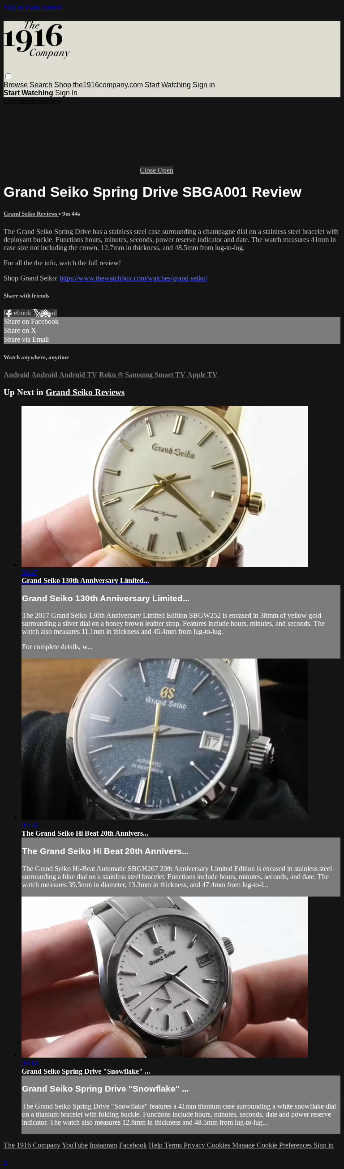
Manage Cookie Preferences (273, 1145)
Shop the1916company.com (98, 85)
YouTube (75, 1145)
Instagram (103, 1145)
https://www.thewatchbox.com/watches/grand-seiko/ (133, 278)
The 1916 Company (32, 1145)
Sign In (66, 93)
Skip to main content (33, 7)
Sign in (204, 85)
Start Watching (169, 85)
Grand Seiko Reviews (31, 213)
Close (149, 170)
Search (42, 85)
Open (165, 170)
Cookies (219, 1145)
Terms (174, 1145)
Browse (17, 85)
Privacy (195, 1145)
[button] (8, 76)
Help (156, 1145)
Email (48, 313)
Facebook (18, 313)
